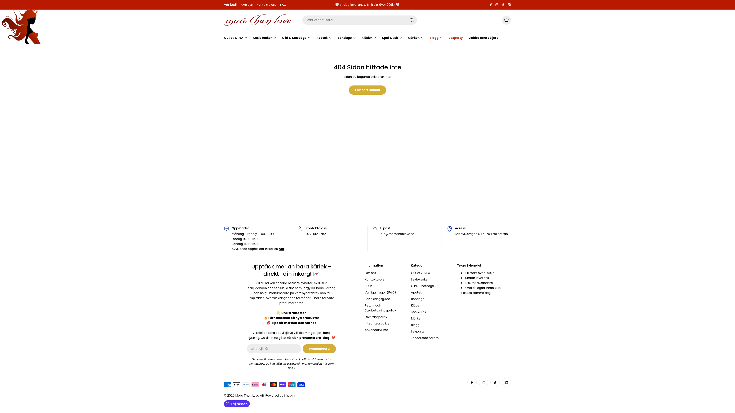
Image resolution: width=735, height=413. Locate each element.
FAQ (283, 4)
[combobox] (359, 20)
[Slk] (411, 20)
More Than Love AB (249, 395)
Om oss (247, 4)
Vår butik (231, 4)
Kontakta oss (266, 4)
